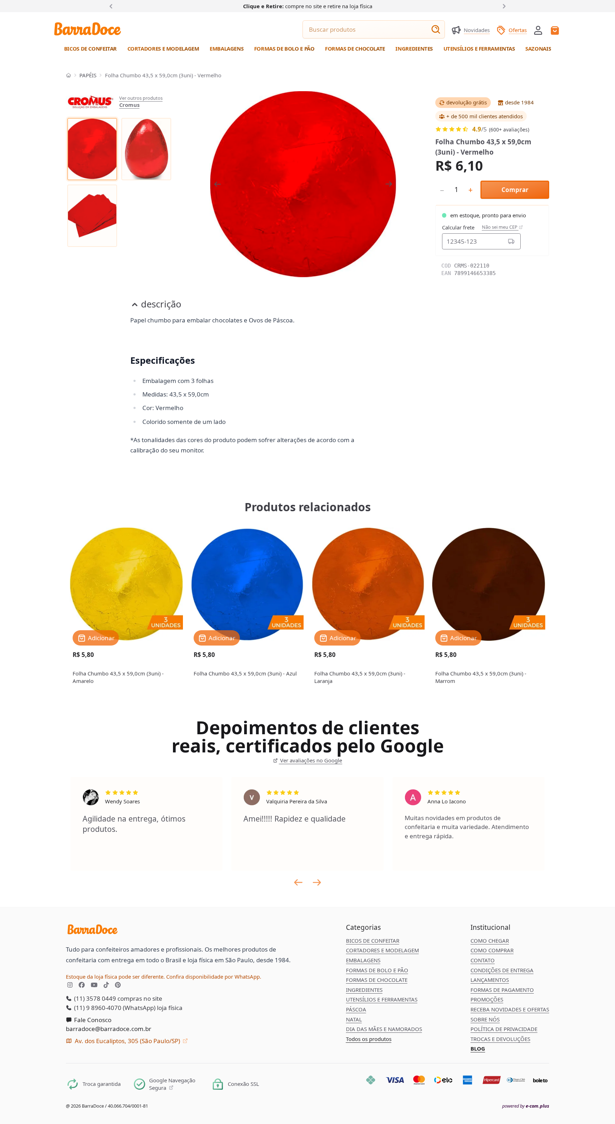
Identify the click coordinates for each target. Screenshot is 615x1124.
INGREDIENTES (364, 989)
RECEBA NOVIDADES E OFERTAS (510, 1009)
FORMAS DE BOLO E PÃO (377, 970)
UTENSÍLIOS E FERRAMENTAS (381, 999)
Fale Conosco (92, 1020)
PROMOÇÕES (487, 999)
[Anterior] (112, 5)
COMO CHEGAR (490, 940)
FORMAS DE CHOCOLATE (377, 979)
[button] (538, 29)
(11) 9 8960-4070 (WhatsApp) (114, 1008)
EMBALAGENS (363, 960)
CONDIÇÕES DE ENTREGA (502, 970)
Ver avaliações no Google (310, 760)
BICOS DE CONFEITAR (372, 940)
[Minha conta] (538, 30)
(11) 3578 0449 (94, 998)
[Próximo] (503, 5)
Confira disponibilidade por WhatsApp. (213, 976)
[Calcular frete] (512, 241)
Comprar (515, 190)
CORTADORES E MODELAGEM (382, 950)
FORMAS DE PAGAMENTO (502, 989)
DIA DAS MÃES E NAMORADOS (384, 1028)
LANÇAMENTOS (490, 979)
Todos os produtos (368, 1038)
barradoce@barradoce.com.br (108, 1029)
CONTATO (483, 960)
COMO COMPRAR (492, 950)
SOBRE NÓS (485, 1019)
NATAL (354, 1019)
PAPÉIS (87, 75)
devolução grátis (466, 102)
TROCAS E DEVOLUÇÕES (500, 1038)
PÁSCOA (356, 1009)
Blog (478, 1048)
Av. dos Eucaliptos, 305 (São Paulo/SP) (127, 1041)
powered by (525, 1106)
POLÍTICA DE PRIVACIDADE (504, 1028)
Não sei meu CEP (500, 227)
